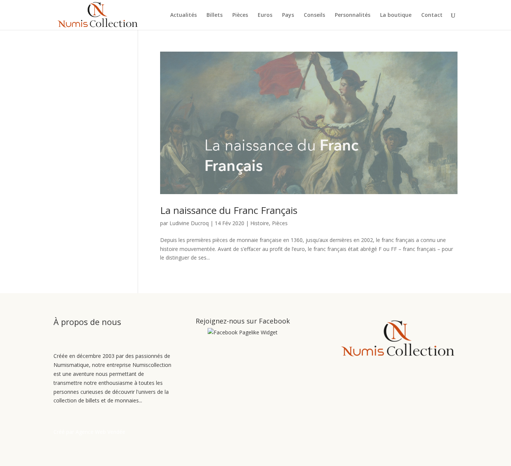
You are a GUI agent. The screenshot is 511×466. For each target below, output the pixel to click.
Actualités (183, 15)
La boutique (395, 15)
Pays (288, 15)
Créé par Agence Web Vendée (89, 431)
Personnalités (352, 15)
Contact (432, 15)
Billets (214, 15)
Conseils (314, 15)
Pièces (240, 15)
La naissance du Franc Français (228, 210)
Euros (265, 15)
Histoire (259, 223)
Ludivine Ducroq (189, 223)
